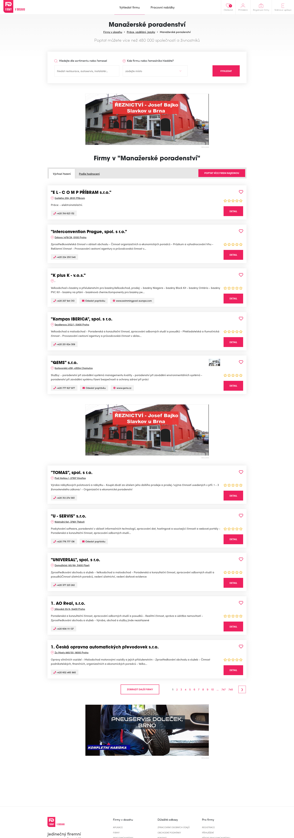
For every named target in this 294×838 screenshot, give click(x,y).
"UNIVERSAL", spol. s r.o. (75, 560)
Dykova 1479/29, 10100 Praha (70, 237)
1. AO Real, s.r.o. (68, 604)
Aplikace (118, 827)
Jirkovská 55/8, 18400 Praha (70, 609)
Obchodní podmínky (169, 832)
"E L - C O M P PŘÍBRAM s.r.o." (81, 193)
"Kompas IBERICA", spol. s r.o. (81, 319)
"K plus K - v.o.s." (68, 276)
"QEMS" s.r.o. (64, 363)
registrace (208, 827)
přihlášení (208, 832)
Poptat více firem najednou (221, 173)
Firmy (116, 832)
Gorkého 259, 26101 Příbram (70, 198)
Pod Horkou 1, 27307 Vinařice (70, 478)
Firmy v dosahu (112, 32)
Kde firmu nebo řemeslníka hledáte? (150, 60)
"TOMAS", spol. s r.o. (72, 473)
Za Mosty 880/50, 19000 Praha (71, 652)
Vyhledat (226, 71)
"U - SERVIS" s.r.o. (68, 516)
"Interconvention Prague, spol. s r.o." (89, 232)
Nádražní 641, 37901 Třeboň (70, 521)
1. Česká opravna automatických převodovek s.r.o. (105, 647)
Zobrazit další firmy (140, 689)
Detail (233, 211)
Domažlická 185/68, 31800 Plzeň (72, 565)
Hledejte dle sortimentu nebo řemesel (82, 60)
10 (212, 689)
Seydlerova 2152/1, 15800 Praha (72, 324)
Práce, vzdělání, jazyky (141, 32)
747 (224, 689)
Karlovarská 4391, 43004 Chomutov (74, 368)
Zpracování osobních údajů (174, 827)
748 (230, 689)
